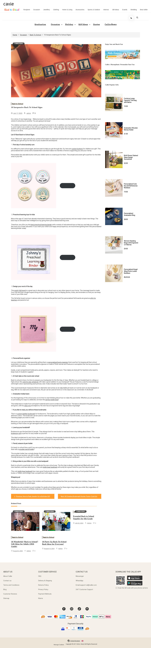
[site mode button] (131, 18)
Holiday (69, 24)
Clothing (56, 10)
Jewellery (46, 10)
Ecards (124, 10)
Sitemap (6, 598)
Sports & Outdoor (94, 10)
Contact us (7, 581)
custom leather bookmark (26, 414)
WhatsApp (79, 581)
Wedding (134, 10)
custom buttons (77, 149)
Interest (106, 10)
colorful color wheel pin (30, 382)
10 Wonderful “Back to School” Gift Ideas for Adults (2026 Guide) (24, 544)
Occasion (36, 10)
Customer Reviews (10, 594)
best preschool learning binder (41, 225)
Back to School (17, 104)
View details (67, 185)
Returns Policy (43, 585)
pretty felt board (20, 290)
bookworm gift (16, 433)
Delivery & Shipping (45, 581)
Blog (5, 589)
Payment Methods (45, 594)
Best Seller (144, 10)
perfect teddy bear (51, 400)
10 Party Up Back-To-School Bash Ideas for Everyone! (54, 543)
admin (29, 113)
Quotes (96, 24)
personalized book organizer (58, 362)
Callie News (111, 24)
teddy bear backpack (50, 467)
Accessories (80, 10)
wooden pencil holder (26, 449)
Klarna (40, 598)
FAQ (39, 576)
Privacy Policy (43, 589)
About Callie (7, 576)
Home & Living (67, 10)
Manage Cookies (59, 644)
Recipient (26, 10)
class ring (27, 406)
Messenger (80, 576)
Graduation (40, 24)
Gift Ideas (115, 10)
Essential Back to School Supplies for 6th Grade (83, 517)
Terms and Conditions (11, 585)
